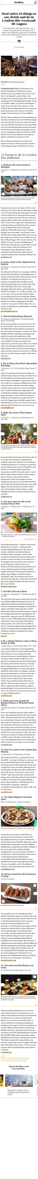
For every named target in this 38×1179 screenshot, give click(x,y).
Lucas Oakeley (20, 47)
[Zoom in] (3, 194)
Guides (3, 84)
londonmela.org (6, 497)
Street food (15, 1058)
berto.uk (4, 636)
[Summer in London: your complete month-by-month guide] (19, 1082)
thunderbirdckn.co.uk (8, 960)
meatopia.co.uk (6, 257)
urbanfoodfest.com (7, 408)
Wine (3, 1058)
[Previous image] (3, 186)
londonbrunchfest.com (9, 586)
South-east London (24, 1058)
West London (9, 1058)
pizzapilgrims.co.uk (7, 869)
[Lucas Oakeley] (19, 42)
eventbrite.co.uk (6, 696)
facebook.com (5, 358)
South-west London (6, 1060)
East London (23, 1060)
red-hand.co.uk (6, 1052)
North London (15, 1060)
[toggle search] (35, 2)
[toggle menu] (2, 2)
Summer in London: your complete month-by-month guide (18, 1092)
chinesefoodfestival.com (9, 311)
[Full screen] (34, 178)
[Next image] (34, 186)
